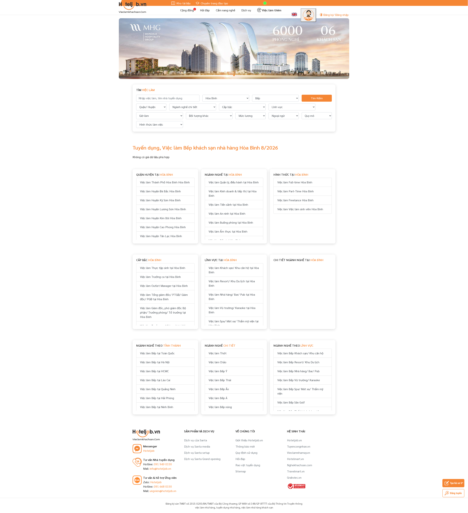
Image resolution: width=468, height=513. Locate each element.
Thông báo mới (245, 446)
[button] (234, 75)
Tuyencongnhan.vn (298, 446)
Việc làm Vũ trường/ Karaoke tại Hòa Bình (232, 310)
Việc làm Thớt (218, 353)
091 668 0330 (163, 486)
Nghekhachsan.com (299, 465)
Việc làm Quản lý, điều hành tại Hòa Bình (234, 182)
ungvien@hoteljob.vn (163, 491)
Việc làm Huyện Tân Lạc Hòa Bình (161, 236)
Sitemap (240, 471)
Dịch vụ (246, 10)
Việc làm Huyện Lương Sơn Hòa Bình (163, 209)
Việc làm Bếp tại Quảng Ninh (158, 389)
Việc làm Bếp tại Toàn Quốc (157, 353)
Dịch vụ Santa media (197, 446)
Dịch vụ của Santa (195, 440)
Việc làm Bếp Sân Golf (291, 402)
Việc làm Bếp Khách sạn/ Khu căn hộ (300, 353)
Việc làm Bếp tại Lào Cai (155, 380)
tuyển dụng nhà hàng (228, 507)
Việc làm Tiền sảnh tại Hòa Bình (228, 204)
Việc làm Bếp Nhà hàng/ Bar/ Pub (298, 371)
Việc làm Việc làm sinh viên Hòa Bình (300, 209)
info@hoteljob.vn (160, 468)
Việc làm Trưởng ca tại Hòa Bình (160, 277)
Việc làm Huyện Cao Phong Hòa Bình (163, 227)
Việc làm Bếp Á (218, 398)
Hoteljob (148, 450)
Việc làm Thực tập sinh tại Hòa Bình (162, 268)
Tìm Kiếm (317, 98)
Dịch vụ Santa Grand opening (202, 459)
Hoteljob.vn (294, 440)
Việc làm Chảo (217, 362)
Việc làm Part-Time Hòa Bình (295, 191)
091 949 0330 (163, 464)
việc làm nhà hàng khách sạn (257, 507)
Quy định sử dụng (246, 452)
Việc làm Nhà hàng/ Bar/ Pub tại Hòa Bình (232, 297)
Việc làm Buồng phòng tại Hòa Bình (231, 222)
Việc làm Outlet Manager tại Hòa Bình (164, 286)
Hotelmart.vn (295, 459)
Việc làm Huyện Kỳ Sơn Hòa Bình (160, 200)
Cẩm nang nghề (225, 10)
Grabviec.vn (294, 477)
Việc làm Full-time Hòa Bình (294, 182)
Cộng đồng (187, 10)
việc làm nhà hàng (205, 507)
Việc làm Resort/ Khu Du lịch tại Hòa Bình (232, 283)
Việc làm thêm (271, 10)
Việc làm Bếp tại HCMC (154, 371)
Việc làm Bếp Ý (218, 371)
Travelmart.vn (296, 471)
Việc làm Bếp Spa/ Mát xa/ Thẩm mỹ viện (300, 391)
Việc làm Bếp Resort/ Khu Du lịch (298, 362)
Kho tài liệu (183, 3)
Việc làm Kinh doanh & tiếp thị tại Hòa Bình (232, 193)
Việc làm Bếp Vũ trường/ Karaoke (298, 380)
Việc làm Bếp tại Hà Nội (154, 362)
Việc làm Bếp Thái (220, 380)
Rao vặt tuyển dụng (247, 465)
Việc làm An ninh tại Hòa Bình (227, 213)
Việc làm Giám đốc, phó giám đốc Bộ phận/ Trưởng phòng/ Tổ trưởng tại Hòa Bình (163, 312)
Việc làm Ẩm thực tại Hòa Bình (228, 231)
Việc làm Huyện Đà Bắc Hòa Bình (160, 191)
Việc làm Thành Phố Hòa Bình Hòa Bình (165, 182)
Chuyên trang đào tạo (214, 3)
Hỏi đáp (205, 10)
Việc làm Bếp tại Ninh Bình (156, 407)
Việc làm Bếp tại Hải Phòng (157, 398)
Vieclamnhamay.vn (298, 452)
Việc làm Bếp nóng (220, 407)
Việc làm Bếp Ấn (219, 389)
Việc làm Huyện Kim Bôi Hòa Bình (161, 218)
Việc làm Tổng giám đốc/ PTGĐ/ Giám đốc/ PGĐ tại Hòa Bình (164, 297)
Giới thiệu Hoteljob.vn (249, 440)
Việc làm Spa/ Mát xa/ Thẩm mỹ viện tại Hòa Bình (233, 323)
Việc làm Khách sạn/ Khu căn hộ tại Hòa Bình (234, 270)
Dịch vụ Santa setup (197, 452)
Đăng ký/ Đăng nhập (336, 15)
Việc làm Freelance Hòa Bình (295, 200)
